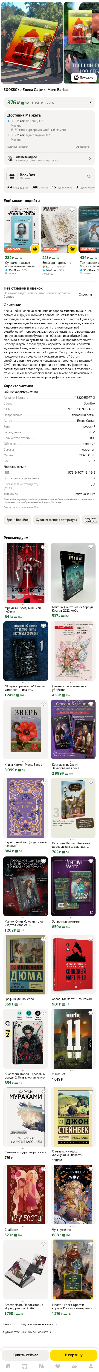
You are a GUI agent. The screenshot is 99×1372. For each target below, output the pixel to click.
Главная (8, 1366)
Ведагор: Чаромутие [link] (56, 262)
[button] (49, 103)
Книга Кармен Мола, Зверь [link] (23, 764)
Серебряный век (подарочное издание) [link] (26, 844)
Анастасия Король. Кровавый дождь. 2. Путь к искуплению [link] (25, 1075)
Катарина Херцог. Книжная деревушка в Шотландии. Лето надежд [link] (71, 844)
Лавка (41, 1366)
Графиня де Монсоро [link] (19, 999)
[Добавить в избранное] (34, 210)
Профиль (90, 1366)
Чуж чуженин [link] (61, 1229)
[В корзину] (35, 248)
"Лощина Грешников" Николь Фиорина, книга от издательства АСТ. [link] (25, 688)
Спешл (25, 1366)
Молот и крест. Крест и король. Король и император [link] (72, 1306)
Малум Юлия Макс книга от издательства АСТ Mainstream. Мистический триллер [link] (24, 923)
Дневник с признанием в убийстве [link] (69, 688)
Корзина (74, 1366)
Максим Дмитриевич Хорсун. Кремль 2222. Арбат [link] (72, 608)
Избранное (58, 1366)
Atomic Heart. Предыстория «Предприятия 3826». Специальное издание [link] (24, 1306)
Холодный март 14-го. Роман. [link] (72, 999)
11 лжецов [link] (59, 1074)
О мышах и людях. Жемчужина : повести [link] (67, 1153)
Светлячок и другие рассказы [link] (26, 1152)
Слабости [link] (11, 1229)
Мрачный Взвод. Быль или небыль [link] (23, 609)
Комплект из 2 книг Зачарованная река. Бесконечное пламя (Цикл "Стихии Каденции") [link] (70, 766)
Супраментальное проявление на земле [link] (20, 264)
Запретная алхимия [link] (66, 921)
